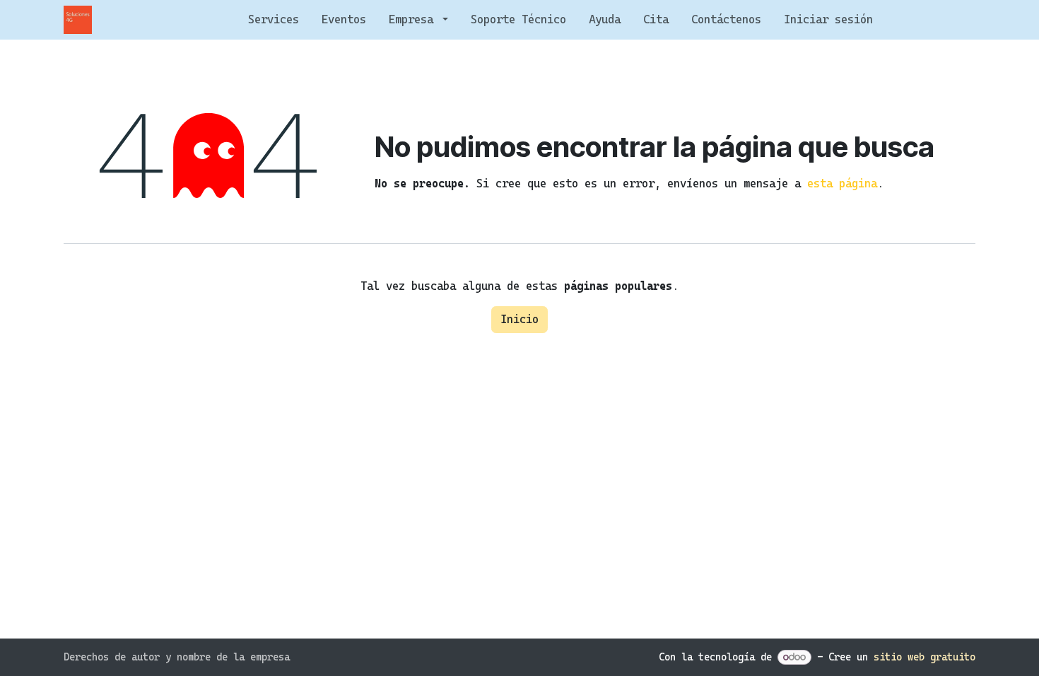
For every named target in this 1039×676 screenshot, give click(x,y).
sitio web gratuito (924, 657)
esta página (842, 183)
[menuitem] (273, 20)
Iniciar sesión (828, 19)
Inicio (519, 319)
